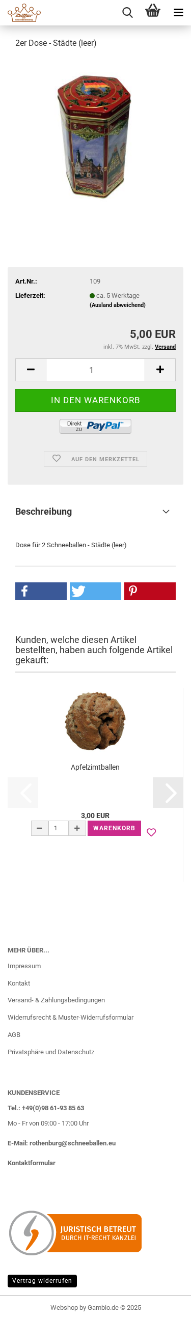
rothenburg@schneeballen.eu (73, 1143)
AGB (14, 1034)
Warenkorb (114, 828)
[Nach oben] (163, 1305)
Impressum (24, 966)
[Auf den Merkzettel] (151, 832)
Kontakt (19, 983)
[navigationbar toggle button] (178, 12)
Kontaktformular (32, 1163)
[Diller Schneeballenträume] (20, 12)
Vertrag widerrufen (42, 1280)
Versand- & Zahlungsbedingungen (56, 1000)
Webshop (64, 1307)
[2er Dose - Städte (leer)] (96, 134)
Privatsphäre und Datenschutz (51, 1052)
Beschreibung (43, 511)
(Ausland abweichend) (118, 305)
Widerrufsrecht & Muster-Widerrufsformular (70, 1017)
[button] (30, 369)
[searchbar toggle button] (127, 12)
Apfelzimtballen (95, 767)
